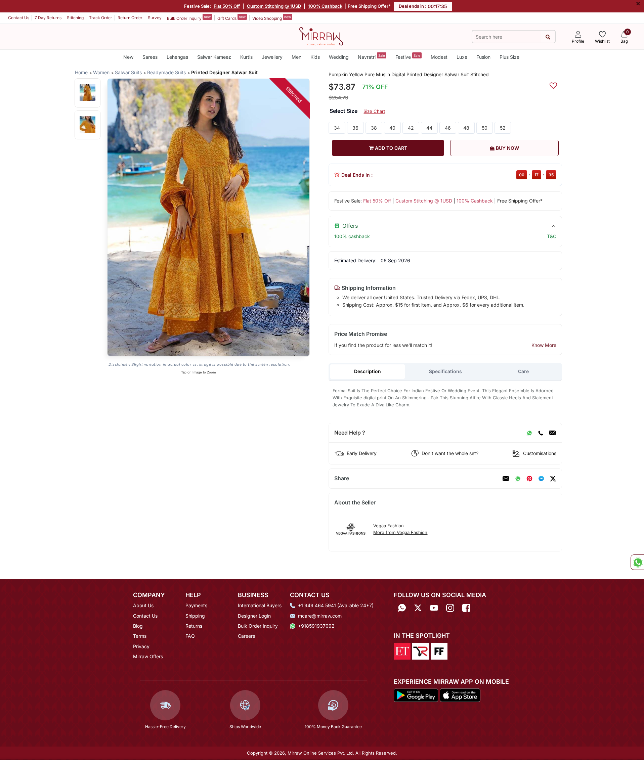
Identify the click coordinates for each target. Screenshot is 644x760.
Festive (407, 56)
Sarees (150, 57)
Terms (139, 636)
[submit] (548, 37)
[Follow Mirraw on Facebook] (466, 608)
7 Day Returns (48, 17)
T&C (551, 236)
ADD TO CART (390, 148)
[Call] (540, 433)
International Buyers (260, 605)
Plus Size (509, 57)
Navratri (371, 56)
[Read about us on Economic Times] (402, 650)
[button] (87, 92)
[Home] (321, 36)
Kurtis (246, 57)
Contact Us (18, 17)
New (128, 57)
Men (296, 57)
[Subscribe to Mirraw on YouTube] (434, 608)
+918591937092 (316, 626)
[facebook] (541, 478)
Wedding (339, 57)
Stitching (75, 17)
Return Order (130, 17)
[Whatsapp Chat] (637, 562)
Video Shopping (271, 18)
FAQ (190, 636)
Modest (439, 57)
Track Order (100, 17)
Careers (246, 636)
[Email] (552, 433)
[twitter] (553, 478)
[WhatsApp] (529, 433)
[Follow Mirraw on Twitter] (418, 608)
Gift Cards (231, 18)
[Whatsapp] (401, 608)
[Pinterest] (529, 478)
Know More (543, 345)
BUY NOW (507, 148)
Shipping (195, 616)
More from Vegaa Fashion (400, 532)
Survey (155, 17)
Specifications (445, 371)
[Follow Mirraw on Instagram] (450, 608)
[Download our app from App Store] (460, 694)
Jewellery (272, 57)
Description (367, 371)
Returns (193, 626)
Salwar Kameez (214, 57)
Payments (196, 605)
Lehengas (177, 57)
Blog (138, 626)
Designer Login (254, 616)
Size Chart (374, 111)
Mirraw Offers (148, 656)
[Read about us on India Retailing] (420, 650)
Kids (315, 57)
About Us (143, 605)
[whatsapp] (517, 478)
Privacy (141, 646)
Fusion (483, 57)
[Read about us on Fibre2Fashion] (439, 650)
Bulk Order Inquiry (189, 18)
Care (523, 371)
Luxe (462, 57)
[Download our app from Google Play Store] (416, 694)
